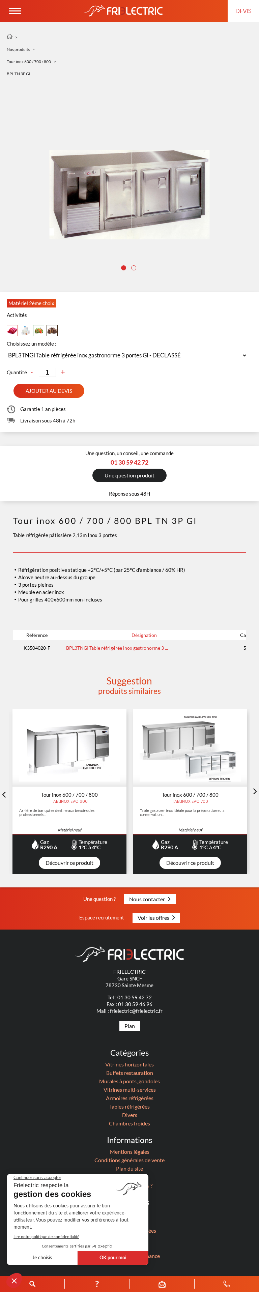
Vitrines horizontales (129, 1064)
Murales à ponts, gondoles (129, 1081)
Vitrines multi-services (130, 1089)
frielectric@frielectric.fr (136, 1011)
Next (255, 791)
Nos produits (18, 49)
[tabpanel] (129, 194)
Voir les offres (153, 917)
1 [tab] (124, 268)
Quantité (17, 372)
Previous (4, 794)
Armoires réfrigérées (129, 1098)
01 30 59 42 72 (134, 997)
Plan (129, 1026)
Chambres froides (129, 1123)
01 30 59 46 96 (135, 1004)
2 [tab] (134, 268)
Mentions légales (129, 1151)
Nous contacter (147, 899)
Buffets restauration (129, 1072)
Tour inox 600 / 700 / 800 (29, 61)
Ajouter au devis (49, 391)
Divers (129, 1115)
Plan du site (129, 1168)
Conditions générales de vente (129, 1160)
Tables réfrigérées (129, 1106)
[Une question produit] (129, 488)
